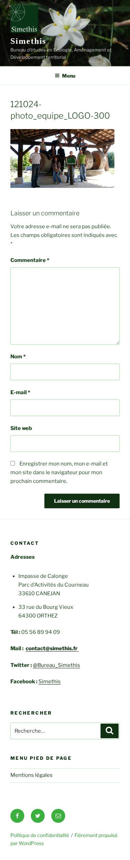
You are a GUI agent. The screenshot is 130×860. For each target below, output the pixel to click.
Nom (18, 356)
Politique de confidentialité (39, 835)
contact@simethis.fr (52, 648)
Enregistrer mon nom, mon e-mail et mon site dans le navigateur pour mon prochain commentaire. (59, 472)
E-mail (20, 392)
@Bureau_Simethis (56, 665)
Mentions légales (31, 775)
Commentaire (29, 260)
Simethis (28, 41)
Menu (68, 76)
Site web (21, 428)
